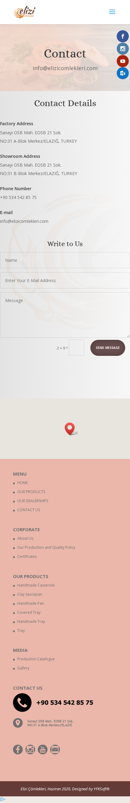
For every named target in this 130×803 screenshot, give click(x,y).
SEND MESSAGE (108, 348)
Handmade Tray (31, 621)
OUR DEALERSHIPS (32, 500)
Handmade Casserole (36, 585)
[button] (71, 429)
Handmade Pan (30, 603)
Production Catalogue (36, 659)
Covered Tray (29, 612)
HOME (22, 482)
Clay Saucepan (29, 594)
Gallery (23, 668)
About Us (25, 538)
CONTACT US (28, 509)
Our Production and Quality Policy (46, 547)
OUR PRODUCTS (31, 491)
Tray (21, 630)
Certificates (27, 556)
